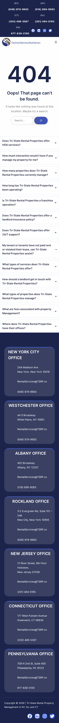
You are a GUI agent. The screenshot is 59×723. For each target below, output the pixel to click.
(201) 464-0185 (44, 21)
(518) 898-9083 (45, 9)
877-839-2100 (20, 33)
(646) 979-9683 (18, 9)
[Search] (41, 120)
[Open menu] (56, 42)
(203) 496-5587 (19, 21)
